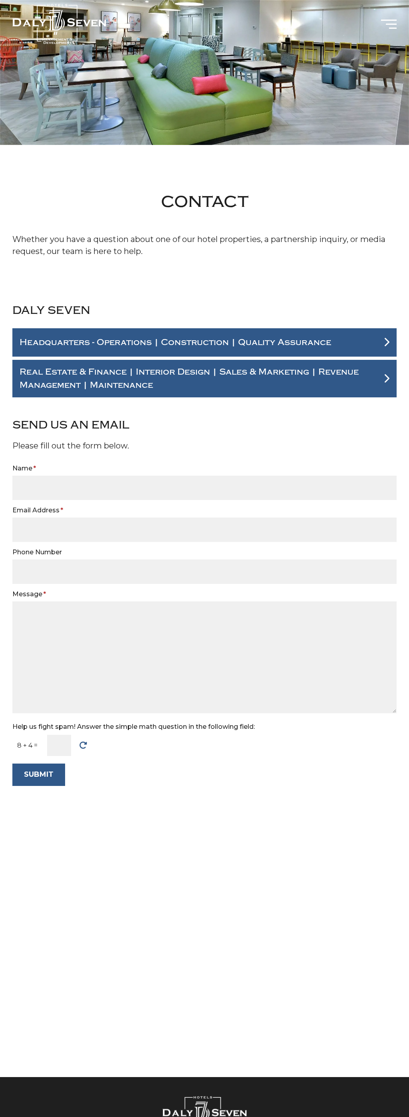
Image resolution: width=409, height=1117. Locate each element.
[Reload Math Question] (83, 746)
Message (29, 594)
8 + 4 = (27, 745)
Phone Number (37, 552)
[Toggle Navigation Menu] (389, 24)
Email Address (37, 510)
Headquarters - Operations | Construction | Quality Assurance (175, 342)
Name (24, 468)
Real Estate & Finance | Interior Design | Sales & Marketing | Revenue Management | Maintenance (189, 378)
